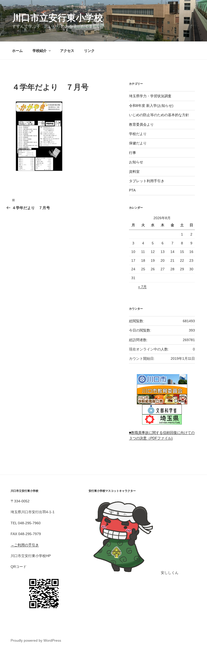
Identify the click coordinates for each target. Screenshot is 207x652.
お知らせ (136, 162)
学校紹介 (40, 51)
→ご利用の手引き (25, 545)
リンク (89, 51)
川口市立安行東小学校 (57, 18)
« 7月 (142, 287)
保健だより (138, 143)
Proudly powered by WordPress (36, 640)
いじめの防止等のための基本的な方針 (159, 115)
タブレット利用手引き (146, 181)
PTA (132, 190)
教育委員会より (141, 124)
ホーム (17, 51)
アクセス (67, 51)
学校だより (138, 134)
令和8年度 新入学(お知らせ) (151, 106)
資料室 (134, 172)
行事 (132, 153)
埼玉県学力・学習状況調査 (150, 96)
